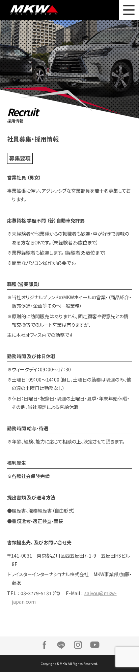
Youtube (94, 644)
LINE (61, 644)
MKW (42, 10)
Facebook (44, 644)
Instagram (78, 644)
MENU (129, 10)
